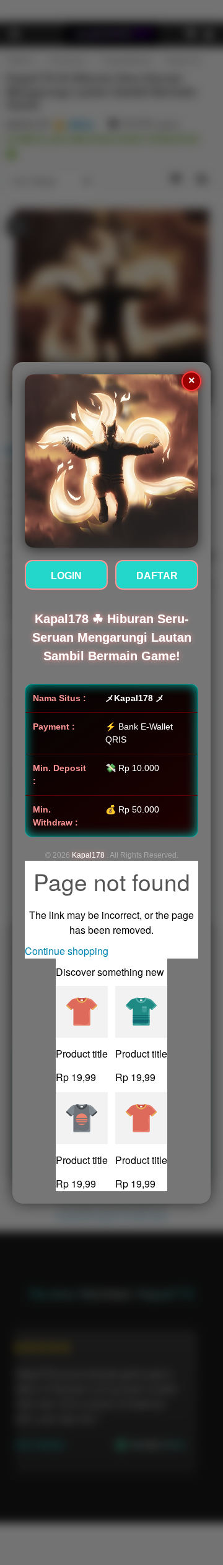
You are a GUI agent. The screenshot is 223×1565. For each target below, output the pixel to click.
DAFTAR (157, 576)
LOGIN (66, 576)
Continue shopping (66, 951)
